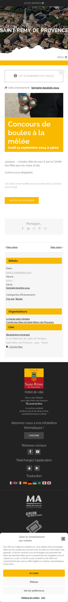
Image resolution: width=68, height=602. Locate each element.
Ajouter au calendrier (21, 200)
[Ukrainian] (35, 482)
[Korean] (49, 482)
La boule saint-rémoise (18, 319)
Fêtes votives (12, 247)
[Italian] (20, 482)
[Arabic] (39, 482)
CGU (43, 598)
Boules (19, 299)
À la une (10, 299)
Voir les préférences (34, 590)
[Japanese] (44, 482)
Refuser (34, 582)
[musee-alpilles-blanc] (34, 496)
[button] (63, 538)
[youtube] (37, 452)
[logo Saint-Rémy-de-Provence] (34, 369)
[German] (30, 482)
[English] (15, 482)
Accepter (34, 573)
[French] (11, 482)
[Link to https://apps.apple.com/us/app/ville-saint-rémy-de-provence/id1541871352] (29, 468)
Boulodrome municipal (18, 334)
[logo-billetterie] (34, 521)
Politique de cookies (30, 598)
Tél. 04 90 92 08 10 (34, 403)
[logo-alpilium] (34, 512)
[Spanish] (25, 482)
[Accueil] (34, 28)
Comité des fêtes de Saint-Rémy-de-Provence (30, 322)
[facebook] (30, 452)
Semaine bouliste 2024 (18, 288)
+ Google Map (15, 347)
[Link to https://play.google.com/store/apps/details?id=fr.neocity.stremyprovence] (37, 468)
